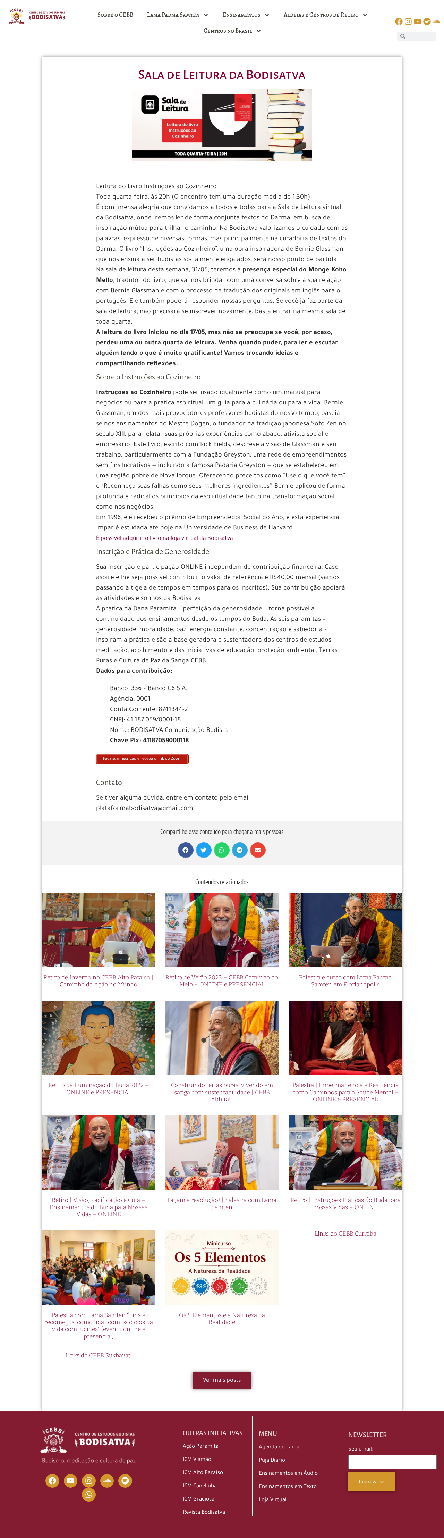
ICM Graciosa (198, 1500)
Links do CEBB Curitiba (345, 1233)
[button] (186, 850)
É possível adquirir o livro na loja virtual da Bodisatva (164, 539)
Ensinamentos (242, 15)
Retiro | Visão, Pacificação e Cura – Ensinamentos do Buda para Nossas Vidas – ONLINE (98, 1207)
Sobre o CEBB (115, 15)
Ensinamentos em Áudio (288, 1474)
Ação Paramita (201, 1447)
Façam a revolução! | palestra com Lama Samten (221, 1203)
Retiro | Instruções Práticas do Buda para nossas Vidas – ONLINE (345, 1203)
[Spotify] (125, 1481)
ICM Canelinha (200, 1486)
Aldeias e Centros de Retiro (321, 15)
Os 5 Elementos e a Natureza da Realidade (222, 1319)
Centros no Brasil (228, 31)
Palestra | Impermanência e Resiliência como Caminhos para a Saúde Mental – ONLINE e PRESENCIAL (345, 1092)
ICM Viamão (197, 1460)
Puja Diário (272, 1461)
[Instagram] (89, 1481)
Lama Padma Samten (173, 15)
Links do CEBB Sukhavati (98, 1355)
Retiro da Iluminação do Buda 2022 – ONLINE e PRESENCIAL (98, 1088)
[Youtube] (71, 1481)
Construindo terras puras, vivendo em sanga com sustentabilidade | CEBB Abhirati (222, 1092)
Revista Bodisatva (204, 1513)
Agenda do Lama (279, 1448)
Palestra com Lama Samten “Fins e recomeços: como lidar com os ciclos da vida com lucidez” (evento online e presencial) (98, 1326)
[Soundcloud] (107, 1481)
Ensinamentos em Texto (288, 1487)
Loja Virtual (273, 1500)
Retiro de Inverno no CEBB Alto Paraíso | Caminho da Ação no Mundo (98, 981)
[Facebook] (52, 1481)
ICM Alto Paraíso (203, 1473)
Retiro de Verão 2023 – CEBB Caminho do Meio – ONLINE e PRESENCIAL (221, 981)
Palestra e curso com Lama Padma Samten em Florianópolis (345, 981)
